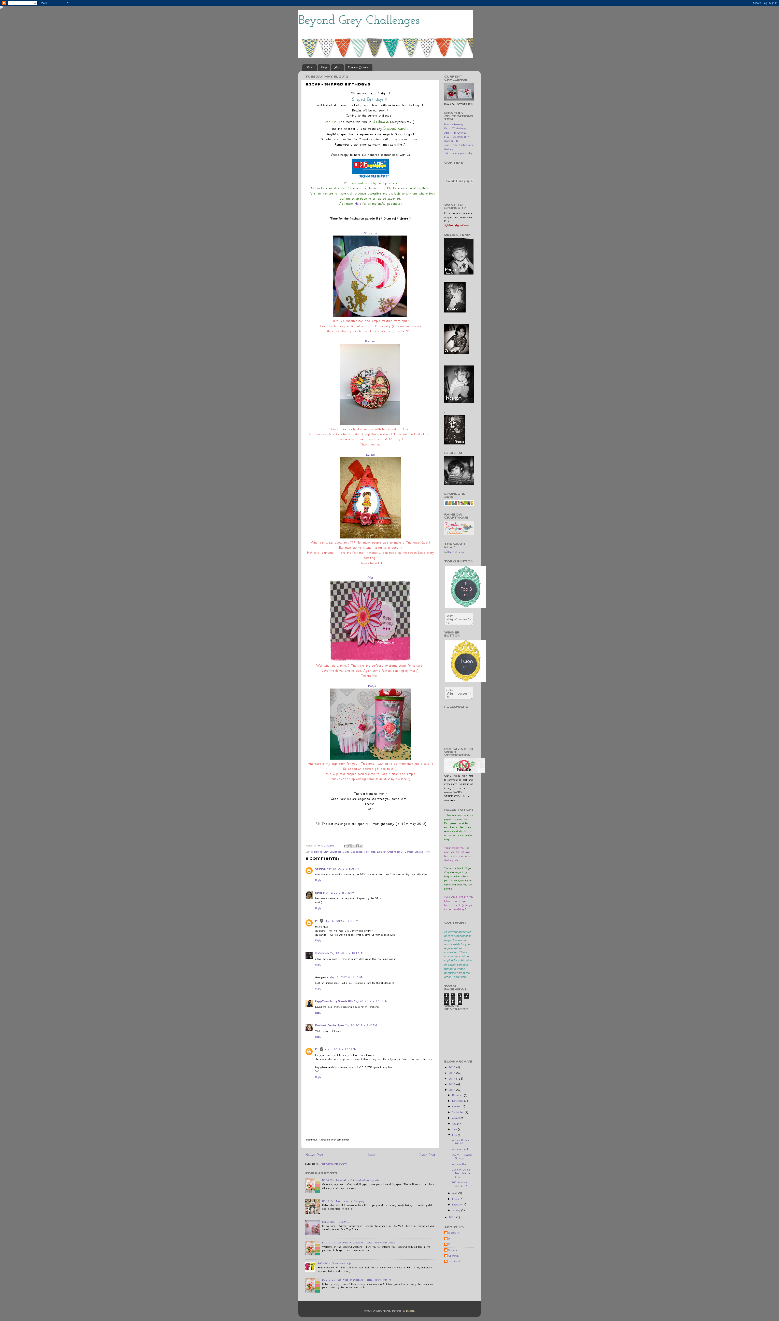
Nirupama (370, 233)
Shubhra (452, 1250)
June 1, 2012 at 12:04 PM (340, 1049)
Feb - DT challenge (455, 128)
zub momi (454, 1261)
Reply (318, 880)
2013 (452, 1084)
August (456, 1118)
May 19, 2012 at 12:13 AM (346, 977)
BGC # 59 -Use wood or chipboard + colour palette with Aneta (358, 1242)
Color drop (369, 851)
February (457, 1204)
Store (337, 67)
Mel (370, 577)
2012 (452, 1090)
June (455, 1129)
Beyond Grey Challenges (358, 21)
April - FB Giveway (455, 132)
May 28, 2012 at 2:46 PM (361, 1025)
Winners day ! (460, 1149)
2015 (452, 1073)
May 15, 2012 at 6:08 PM (343, 868)
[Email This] (346, 846)
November (458, 1101)
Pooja (372, 686)
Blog (324, 67)
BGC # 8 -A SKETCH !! (459, 1184)
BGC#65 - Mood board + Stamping (343, 1201)
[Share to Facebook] (357, 846)
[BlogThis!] (350, 846)
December (458, 1095)
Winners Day (459, 1164)
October (457, 1106)
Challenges (356, 851)
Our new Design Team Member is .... (461, 1173)
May (455, 1135)
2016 (452, 1067)
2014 (452, 1078)
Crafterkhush (322, 953)
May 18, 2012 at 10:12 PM (346, 953)
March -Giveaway (453, 124)
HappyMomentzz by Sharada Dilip (334, 1001)
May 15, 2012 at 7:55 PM (339, 892)
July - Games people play (458, 153)
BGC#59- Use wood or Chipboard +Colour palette (350, 1180)
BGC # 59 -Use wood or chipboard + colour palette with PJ (356, 1279)
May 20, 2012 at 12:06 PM (370, 1001)
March (456, 1199)
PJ (316, 921)
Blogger (410, 1310)
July (454, 1123)
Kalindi (370, 455)
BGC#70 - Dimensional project (335, 1263)
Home (309, 67)
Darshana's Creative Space (329, 1025)
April (455, 1193)
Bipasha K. (454, 1233)
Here (357, 203)
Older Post (427, 1154)
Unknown (320, 868)
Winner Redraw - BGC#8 (461, 1141)
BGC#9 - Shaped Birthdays (462, 1156)
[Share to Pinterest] (361, 846)
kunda (318, 892)
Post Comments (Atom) (334, 1163)
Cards (346, 851)
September (458, 1112)
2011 (452, 1217)
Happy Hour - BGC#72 (335, 1222)
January (456, 1210)
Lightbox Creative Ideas (390, 851)
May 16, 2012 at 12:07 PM (341, 921)
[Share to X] (353, 846)
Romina (370, 341)
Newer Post (314, 1154)
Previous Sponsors (358, 67)
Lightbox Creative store (417, 851)
